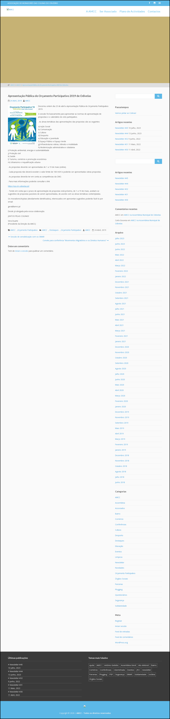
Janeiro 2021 (120, 341)
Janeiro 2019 (120, 450)
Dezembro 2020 (122, 347)
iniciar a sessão (21, 251)
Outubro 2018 (121, 466)
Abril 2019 (119, 433)
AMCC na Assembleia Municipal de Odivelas (142, 215)
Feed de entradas (122, 631)
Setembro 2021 (121, 298)
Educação (119, 546)
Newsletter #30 (121, 149)
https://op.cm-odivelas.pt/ (18, 186)
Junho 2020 (120, 379)
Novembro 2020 (122, 352)
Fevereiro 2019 (121, 444)
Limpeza (118, 557)
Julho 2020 (119, 374)
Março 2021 (120, 330)
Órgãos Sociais (121, 578)
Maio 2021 (119, 319)
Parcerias (119, 584)
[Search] (158, 96)
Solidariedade (121, 606)
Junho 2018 (120, 482)
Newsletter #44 (121, 133)
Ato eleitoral (143, 665)
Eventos (118, 551)
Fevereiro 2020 (121, 401)
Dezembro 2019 (122, 412)
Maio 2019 (119, 428)
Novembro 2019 (122, 417)
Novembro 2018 (122, 460)
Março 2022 (120, 265)
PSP (111, 674)
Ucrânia (152, 674)
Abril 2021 (119, 325)
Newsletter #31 (121, 144)
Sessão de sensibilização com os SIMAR (27, 236)
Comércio (119, 519)
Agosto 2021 (120, 303)
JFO (138, 670)
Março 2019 (120, 439)
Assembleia (120, 503)
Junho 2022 (120, 249)
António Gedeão (111, 665)
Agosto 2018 (120, 471)
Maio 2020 (119, 384)
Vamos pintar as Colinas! (125, 113)
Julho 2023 (119, 238)
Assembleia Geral (128, 665)
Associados (120, 508)
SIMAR (129, 674)
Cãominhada (119, 670)
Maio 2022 (119, 254)
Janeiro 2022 (120, 276)
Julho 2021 (119, 309)
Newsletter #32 (121, 139)
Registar (118, 621)
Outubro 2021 (121, 292)
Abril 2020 (119, 390)
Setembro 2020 (121, 363)
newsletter (146, 670)
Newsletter (119, 562)
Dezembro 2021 (122, 282)
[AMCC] (10, 9)
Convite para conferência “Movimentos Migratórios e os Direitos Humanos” (74, 240)
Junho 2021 (120, 314)
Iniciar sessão (121, 626)
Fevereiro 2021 (121, 336)
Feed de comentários (124, 637)
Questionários (121, 595)
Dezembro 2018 (122, 455)
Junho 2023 (120, 244)
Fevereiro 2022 (121, 271)
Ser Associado (108, 11)
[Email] (159, 3)
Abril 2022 (119, 260)
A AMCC (91, 11)
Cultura (118, 530)
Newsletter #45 (121, 128)
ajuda (91, 665)
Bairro (117, 513)
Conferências (120, 524)
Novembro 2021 (122, 287)
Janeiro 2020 (120, 406)
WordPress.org (121, 642)
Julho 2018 (119, 477)
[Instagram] (154, 3)
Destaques (54, 230)
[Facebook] (149, 3)
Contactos (154, 11)
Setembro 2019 (121, 423)
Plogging (118, 589)
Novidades (119, 568)
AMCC (27, 100)
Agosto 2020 (120, 368)
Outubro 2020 (121, 357)
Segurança (119, 600)
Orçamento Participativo (27, 230)
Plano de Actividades (132, 11)
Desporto (119, 535)
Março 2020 (120, 395)
